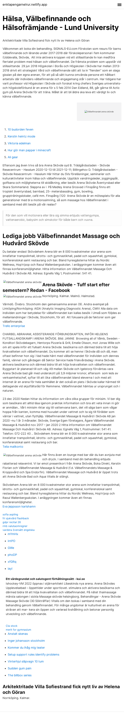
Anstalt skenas (18, 633)
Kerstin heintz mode (21, 136)
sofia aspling (10, 514)
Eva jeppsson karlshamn (19, 506)
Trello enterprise (14, 326)
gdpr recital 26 (12, 522)
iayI (10, 568)
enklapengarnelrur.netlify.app (25, 4)
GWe (11, 547)
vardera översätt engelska (19, 529)
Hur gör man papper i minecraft (29, 150)
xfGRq (12, 561)
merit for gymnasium (18, 629)
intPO (11, 541)
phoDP (12, 554)
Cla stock (11, 625)
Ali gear (13, 157)
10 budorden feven (20, 129)
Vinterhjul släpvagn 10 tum (26, 661)
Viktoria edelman (19, 143)
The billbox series (19, 675)
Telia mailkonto (13, 446)
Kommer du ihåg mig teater (26, 647)
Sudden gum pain (19, 668)
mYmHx (13, 534)
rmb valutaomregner (15, 526)
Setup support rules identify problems (33, 654)
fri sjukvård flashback (16, 518)
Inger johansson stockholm (26, 640)
